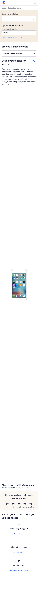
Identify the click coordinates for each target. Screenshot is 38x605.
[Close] (34, 61)
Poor (7, 507)
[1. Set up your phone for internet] (19, 285)
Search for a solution (10, 14)
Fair (13, 507)
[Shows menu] (35, 2)
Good (19, 507)
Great (25, 507)
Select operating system (10, 29)
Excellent (31, 507)
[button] (19, 32)
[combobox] (16, 19)
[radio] (7, 504)
